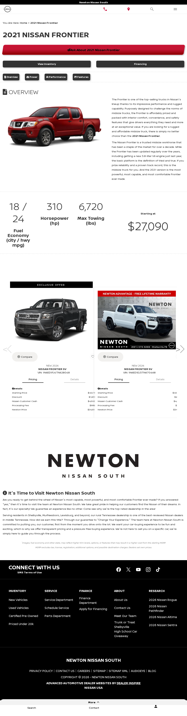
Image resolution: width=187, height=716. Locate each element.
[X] (128, 569)
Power (33, 77)
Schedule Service (57, 608)
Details (74, 379)
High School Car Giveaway (125, 633)
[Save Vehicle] (93, 356)
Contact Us (122, 608)
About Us (120, 600)
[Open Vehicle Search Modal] (152, 9)
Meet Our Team (125, 616)
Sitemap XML (118, 671)
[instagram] (148, 569)
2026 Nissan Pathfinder (158, 608)
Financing (140, 64)
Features (83, 77)
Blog (152, 671)
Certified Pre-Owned (23, 616)
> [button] (179, 349)
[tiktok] (158, 569)
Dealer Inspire (129, 683)
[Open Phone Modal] (105, 9)
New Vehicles (18, 600)
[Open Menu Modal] (175, 9)
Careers (83, 671)
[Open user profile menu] (156, 706)
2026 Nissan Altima (163, 617)
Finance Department (88, 600)
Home (23, 22)
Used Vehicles (19, 608)
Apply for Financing (93, 609)
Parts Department (58, 616)
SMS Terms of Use (29, 572)
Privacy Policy (41, 671)
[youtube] (138, 569)
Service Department (59, 600)
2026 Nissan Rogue (163, 600)
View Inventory (47, 64)
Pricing (33, 379)
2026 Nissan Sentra (163, 625)
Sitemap (99, 671)
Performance (57, 77)
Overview (12, 77)
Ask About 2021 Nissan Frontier (95, 50)
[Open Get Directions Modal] (128, 9)
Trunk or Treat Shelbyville (124, 624)
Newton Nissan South (109, 677)
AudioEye (138, 671)
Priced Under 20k (21, 624)
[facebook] (119, 569)
